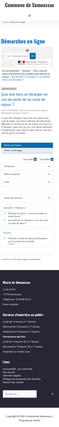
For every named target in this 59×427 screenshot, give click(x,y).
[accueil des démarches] (27, 50)
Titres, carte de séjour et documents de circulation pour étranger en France (26, 73)
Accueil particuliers (11, 70)
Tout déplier (45, 159)
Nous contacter (11, 304)
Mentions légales (12, 375)
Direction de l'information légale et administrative (22, 259)
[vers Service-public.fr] (33, 62)
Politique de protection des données (22, 379)
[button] (27, 166)
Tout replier (28, 159)
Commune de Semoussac (29, 5)
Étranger (26, 70)
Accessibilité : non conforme (17, 369)
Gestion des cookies (13, 382)
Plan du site (9, 372)
